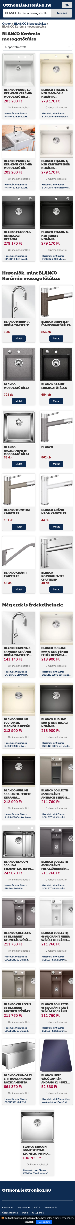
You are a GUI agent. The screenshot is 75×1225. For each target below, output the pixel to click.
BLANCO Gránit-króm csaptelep (53, 511)
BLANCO (47, 447)
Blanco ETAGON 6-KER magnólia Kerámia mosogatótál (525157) (55, 97)
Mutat (18, 338)
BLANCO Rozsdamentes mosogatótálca (16, 450)
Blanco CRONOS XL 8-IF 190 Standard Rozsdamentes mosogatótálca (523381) (18, 1082)
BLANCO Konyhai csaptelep (17, 511)
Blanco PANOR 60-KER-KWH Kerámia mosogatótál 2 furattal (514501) (18, 95)
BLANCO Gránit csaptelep (15, 574)
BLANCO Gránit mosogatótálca (54, 386)
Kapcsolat (7, 1207)
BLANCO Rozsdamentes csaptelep (52, 575)
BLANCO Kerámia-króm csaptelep (17, 323)
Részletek (28, 1222)
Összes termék (10, 1212)
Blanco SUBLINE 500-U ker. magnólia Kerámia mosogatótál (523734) (18, 726)
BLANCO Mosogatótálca (16, 386)
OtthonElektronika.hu (27, 5)
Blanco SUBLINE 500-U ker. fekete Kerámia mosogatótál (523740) (17, 797)
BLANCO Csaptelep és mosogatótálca (56, 323)
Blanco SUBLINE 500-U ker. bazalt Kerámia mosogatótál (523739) (55, 726)
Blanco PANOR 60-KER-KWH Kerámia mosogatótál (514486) (18, 166)
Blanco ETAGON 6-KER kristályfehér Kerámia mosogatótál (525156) (55, 168)
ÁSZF (37, 1207)
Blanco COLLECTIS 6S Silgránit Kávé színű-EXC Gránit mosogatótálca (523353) (54, 1011)
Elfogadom (44, 1222)
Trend (25, 1212)
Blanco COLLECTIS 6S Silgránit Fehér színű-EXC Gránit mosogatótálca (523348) (55, 940)
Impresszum (23, 1207)
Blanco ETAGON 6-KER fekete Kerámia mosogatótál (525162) (55, 239)
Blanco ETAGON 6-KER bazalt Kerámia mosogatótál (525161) (17, 239)
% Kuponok (38, 1212)
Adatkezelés (50, 1207)
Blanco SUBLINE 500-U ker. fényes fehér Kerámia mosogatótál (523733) (54, 655)
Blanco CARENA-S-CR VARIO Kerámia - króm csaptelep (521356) (18, 653)
